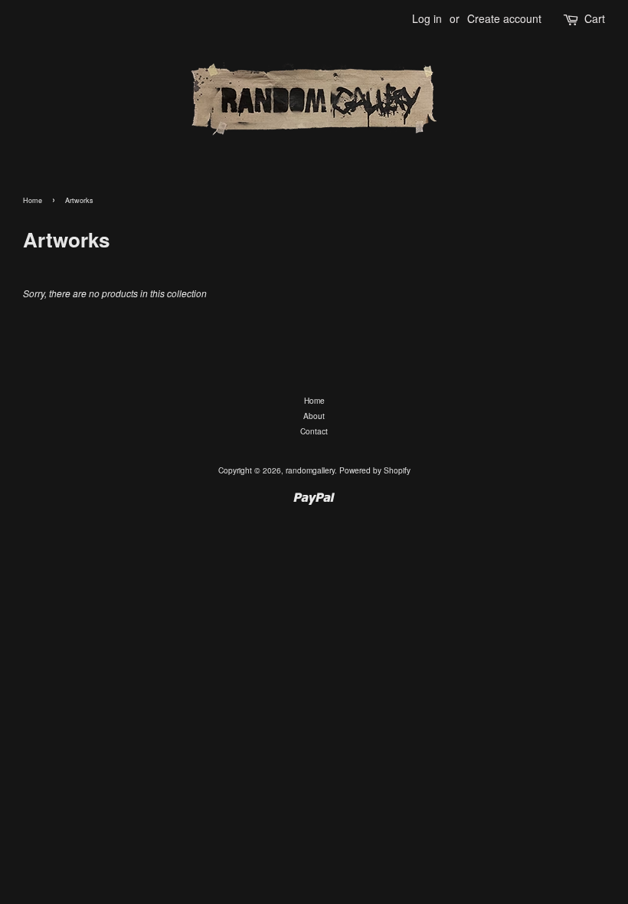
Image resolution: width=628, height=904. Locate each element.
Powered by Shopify (374, 470)
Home (32, 200)
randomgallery (310, 470)
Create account (504, 18)
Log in (427, 18)
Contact (314, 431)
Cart (594, 18)
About (314, 415)
